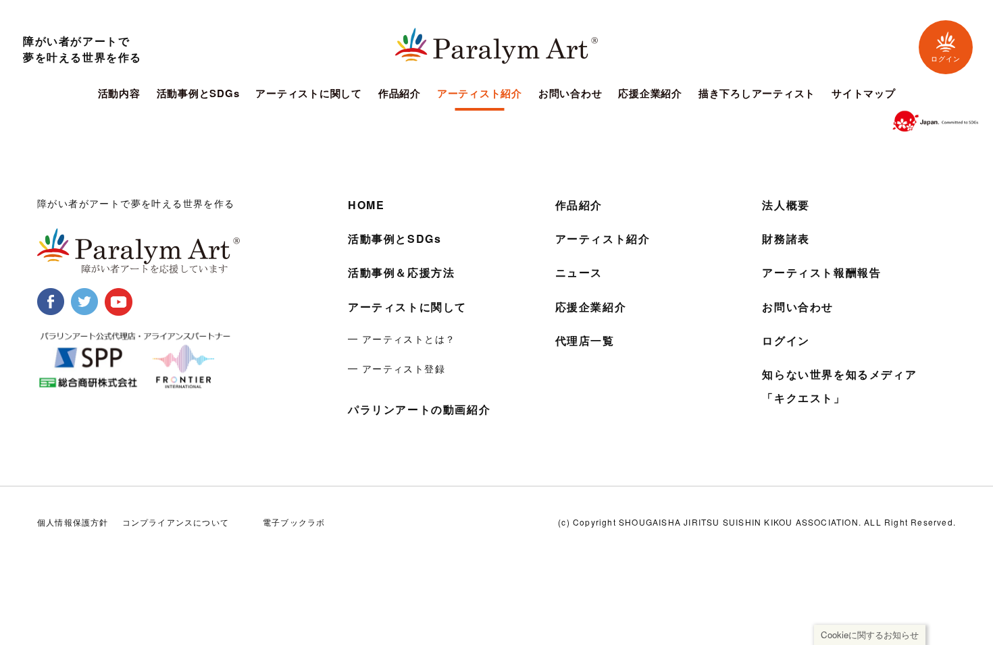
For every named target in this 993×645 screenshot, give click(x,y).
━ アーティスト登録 (396, 368)
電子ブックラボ (294, 522)
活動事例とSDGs (198, 94)
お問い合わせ (570, 94)
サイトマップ (864, 94)
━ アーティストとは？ (401, 338)
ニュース (579, 272)
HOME (366, 205)
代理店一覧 (585, 340)
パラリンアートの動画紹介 (419, 409)
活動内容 (119, 94)
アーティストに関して (308, 94)
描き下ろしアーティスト (756, 94)
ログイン (946, 59)
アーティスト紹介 (479, 94)
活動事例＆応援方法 (401, 272)
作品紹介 (399, 94)
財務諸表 (785, 238)
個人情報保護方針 (73, 522)
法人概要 (785, 205)
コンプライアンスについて (175, 522)
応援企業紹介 (650, 94)
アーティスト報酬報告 (821, 272)
